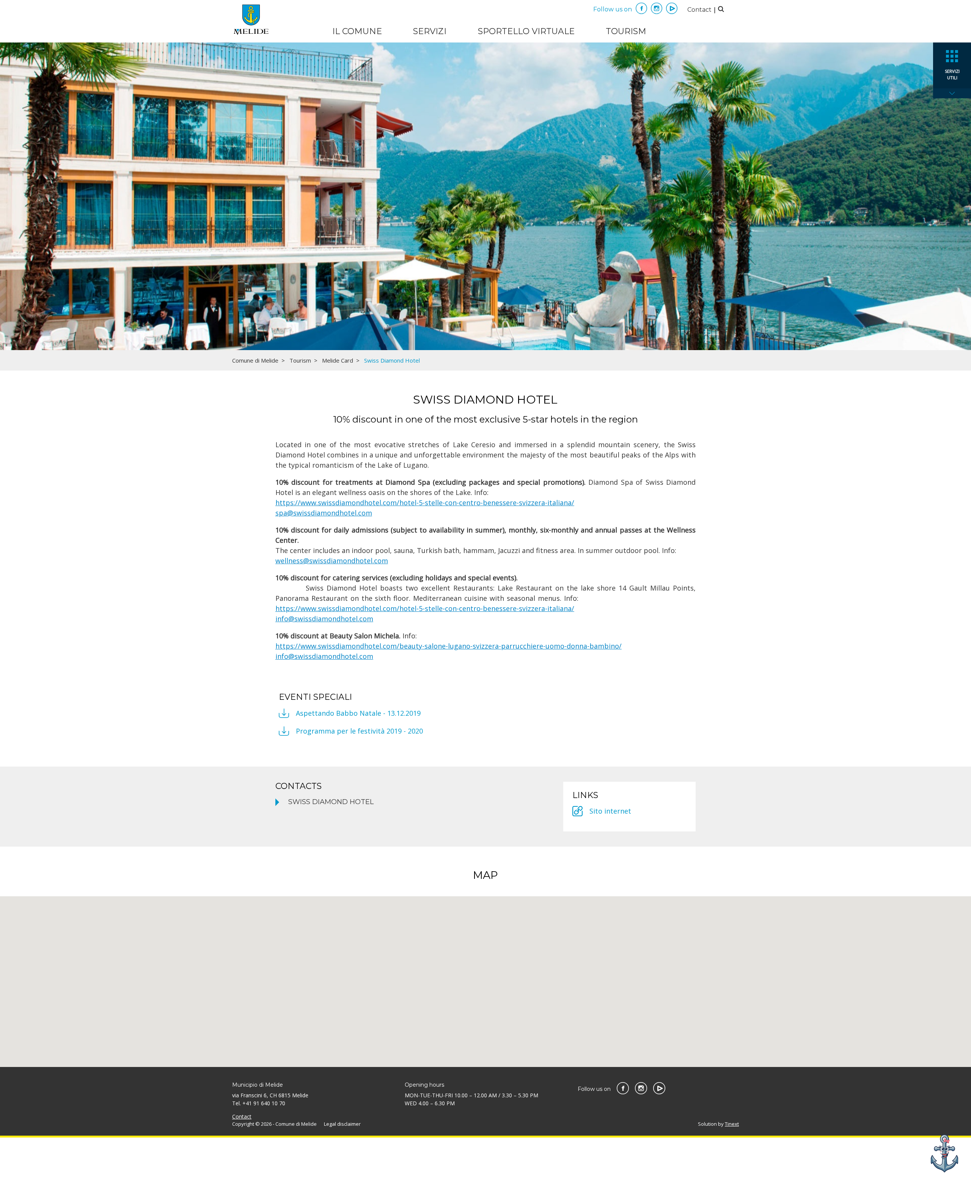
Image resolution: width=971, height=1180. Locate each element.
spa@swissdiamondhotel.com (323, 512)
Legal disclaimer (342, 1123)
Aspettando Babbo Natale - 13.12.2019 (358, 713)
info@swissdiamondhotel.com (324, 618)
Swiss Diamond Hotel (331, 802)
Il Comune (357, 31)
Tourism (626, 31)
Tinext (732, 1123)
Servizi (429, 31)
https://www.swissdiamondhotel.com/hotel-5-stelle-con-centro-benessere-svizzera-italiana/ (424, 502)
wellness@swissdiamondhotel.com (331, 560)
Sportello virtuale (526, 31)
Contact (699, 9)
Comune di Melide (255, 360)
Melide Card (337, 360)
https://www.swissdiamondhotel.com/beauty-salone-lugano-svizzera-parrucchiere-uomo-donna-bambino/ (448, 645)
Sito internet (610, 810)
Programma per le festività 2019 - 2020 (359, 730)
